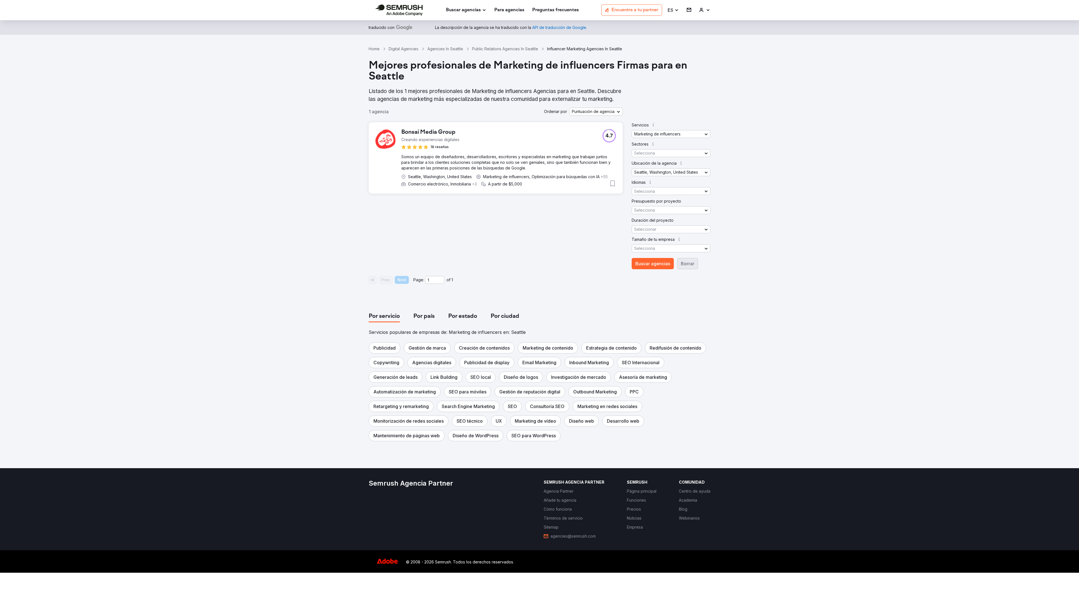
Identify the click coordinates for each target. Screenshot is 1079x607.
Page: (418, 279)
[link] (509, 10)
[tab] (384, 316)
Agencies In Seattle (445, 48)
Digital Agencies (403, 48)
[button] (673, 10)
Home (374, 48)
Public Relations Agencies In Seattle (505, 48)
